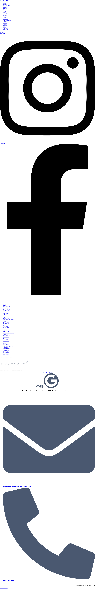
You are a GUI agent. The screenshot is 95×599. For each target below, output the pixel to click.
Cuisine (5, 7)
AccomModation (7, 5)
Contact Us (5, 13)
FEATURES (6, 310)
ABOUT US (6, 305)
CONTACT (6, 314)
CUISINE (5, 308)
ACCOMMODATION (8, 306)
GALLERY (6, 313)
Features (5, 9)
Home (4, 3)
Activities (5, 8)
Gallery (4, 12)
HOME (5, 304)
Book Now (5, 15)
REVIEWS (5, 312)
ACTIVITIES (6, 309)
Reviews (5, 11)
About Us (5, 4)
